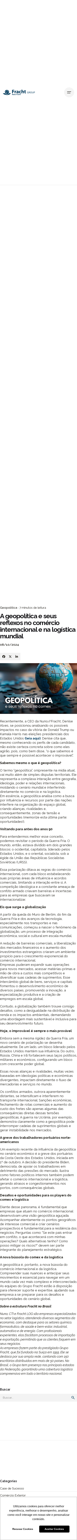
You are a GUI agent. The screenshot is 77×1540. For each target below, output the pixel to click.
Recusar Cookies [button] (22, 1529)
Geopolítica (8, 607)
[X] (10, 656)
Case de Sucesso (12, 1488)
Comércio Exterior (13, 1495)
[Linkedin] (16, 656)
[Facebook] (4, 656)
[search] (73, 1398)
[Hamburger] (69, 92)
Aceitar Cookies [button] (54, 1529)
